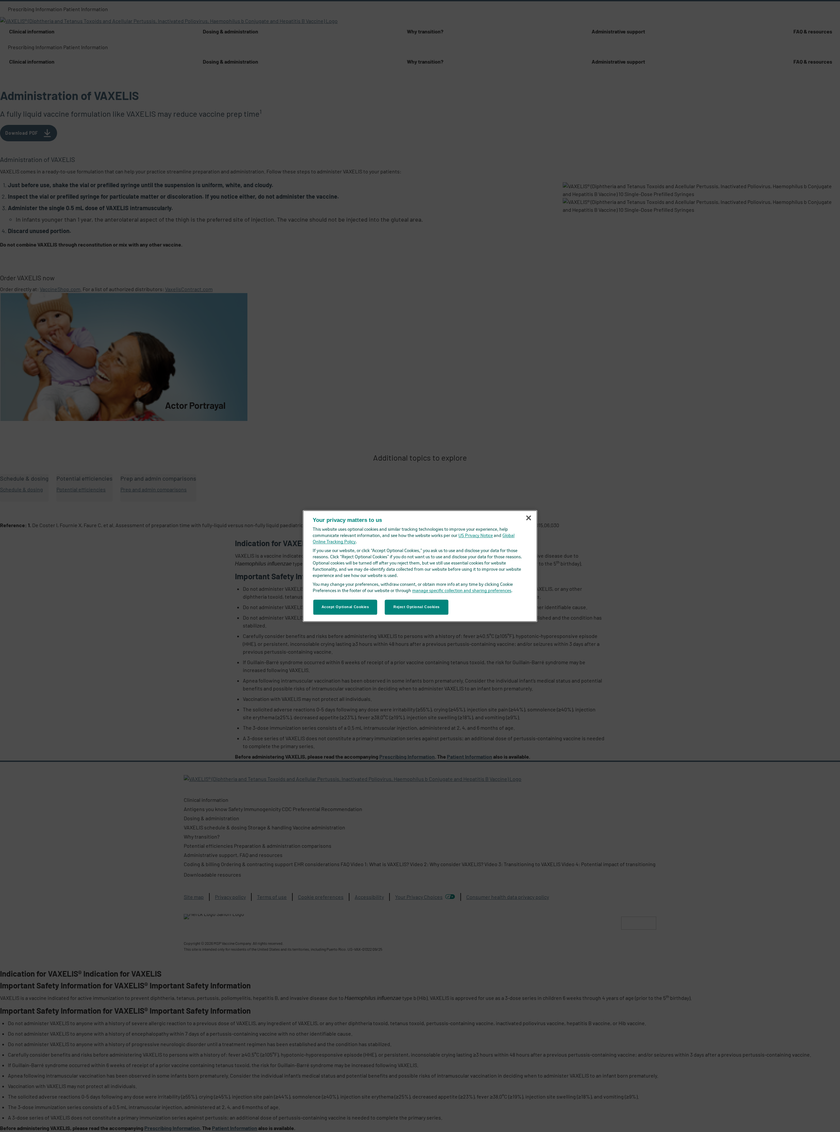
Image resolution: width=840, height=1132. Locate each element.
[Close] (528, 518)
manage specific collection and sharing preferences (461, 591)
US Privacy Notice (475, 536)
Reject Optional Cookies (416, 607)
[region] (420, 566)
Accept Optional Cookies (345, 607)
